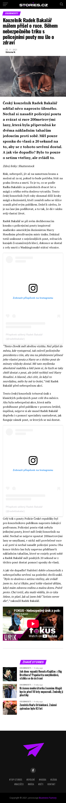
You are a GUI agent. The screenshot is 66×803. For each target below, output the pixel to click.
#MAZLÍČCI (19, 784)
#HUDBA (42, 779)
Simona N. (10, 52)
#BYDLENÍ (30, 779)
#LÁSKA (53, 779)
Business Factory (47, 797)
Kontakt (51, 784)
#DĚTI (40, 784)
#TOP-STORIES (15, 779)
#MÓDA (31, 784)
